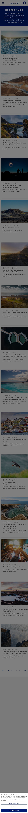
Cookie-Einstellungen (14, 803)
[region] (14, 803)
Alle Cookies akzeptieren (14, 810)
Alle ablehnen (14, 806)
